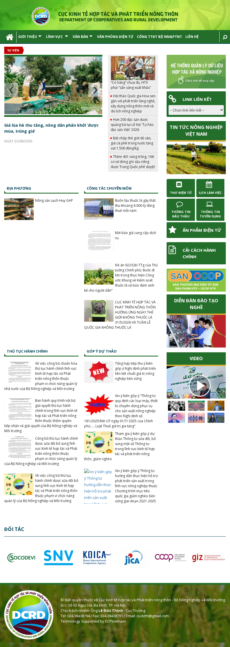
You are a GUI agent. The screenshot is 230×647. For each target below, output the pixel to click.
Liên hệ (192, 36)
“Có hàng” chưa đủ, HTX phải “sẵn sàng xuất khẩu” (131, 85)
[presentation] (11, 90)
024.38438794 (78, 615)
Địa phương (19, 188)
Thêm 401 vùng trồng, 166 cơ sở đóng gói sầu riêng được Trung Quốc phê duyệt (133, 161)
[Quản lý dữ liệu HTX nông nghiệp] (196, 71)
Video (196, 358)
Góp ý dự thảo (102, 351)
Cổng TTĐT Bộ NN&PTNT (159, 36)
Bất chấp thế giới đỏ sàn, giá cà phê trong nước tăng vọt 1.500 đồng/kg (132, 143)
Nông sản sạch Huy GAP (54, 200)
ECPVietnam (115, 621)
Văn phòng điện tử (115, 36)
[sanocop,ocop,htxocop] (196, 280)
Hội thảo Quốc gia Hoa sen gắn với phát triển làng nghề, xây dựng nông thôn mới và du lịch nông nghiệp (133, 103)
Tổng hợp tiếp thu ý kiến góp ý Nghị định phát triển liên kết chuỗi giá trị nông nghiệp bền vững (135, 371)
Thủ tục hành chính (27, 351)
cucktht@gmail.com (153, 615)
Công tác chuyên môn (109, 188)
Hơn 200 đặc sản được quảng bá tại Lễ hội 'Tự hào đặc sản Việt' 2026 (132, 124)
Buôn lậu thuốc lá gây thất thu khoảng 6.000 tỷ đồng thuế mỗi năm (135, 205)
